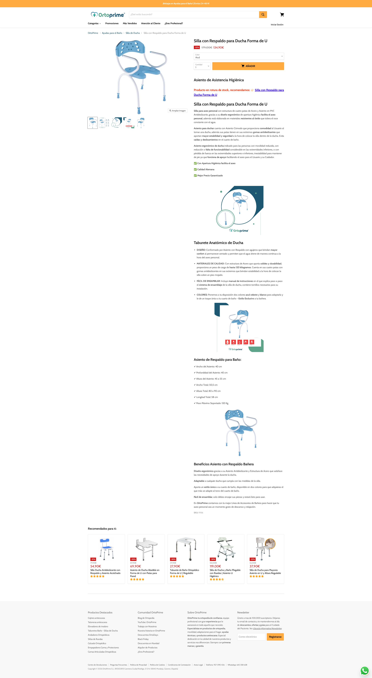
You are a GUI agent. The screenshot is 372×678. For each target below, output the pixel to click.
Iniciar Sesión (277, 24)
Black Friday (143, 639)
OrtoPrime (93, 33)
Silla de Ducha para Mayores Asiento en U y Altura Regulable (265, 571)
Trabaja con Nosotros (147, 626)
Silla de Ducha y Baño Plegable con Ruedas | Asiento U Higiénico (225, 573)
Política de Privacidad (138, 665)
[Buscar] (263, 14)
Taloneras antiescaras (97, 622)
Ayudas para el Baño (112, 33)
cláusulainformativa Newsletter (267, 628)
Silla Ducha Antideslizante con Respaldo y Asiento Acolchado (105, 571)
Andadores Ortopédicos (98, 635)
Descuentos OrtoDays (148, 635)
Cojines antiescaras (96, 618)
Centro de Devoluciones (97, 665)
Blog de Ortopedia (146, 618)
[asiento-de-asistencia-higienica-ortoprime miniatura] (141, 123)
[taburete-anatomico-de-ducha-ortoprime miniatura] (116, 123)
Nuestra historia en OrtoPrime (151, 630)
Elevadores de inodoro (98, 626)
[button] (97, 576)
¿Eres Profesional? (146, 651)
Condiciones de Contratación (179, 665)
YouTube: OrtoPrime (147, 622)
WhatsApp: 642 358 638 (237, 665)
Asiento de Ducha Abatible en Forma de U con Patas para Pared (144, 573)
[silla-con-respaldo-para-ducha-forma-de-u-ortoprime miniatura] (93, 123)
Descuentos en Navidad (148, 643)
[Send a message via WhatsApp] (365, 671)
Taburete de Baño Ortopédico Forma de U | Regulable (184, 571)
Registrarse (275, 636)
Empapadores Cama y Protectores (103, 647)
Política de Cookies (157, 665)
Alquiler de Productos (147, 647)
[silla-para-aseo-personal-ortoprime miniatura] (129, 123)
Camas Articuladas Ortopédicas (102, 651)
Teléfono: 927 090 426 (215, 665)
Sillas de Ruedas (95, 639)
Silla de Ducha (133, 33)
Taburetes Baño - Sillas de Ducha (103, 630)
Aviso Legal (198, 665)
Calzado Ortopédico (97, 643)
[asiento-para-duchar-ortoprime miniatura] (104, 123)
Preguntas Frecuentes (118, 665)
